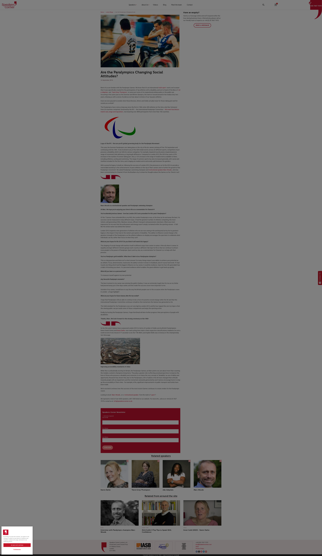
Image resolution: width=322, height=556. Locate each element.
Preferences (17, 549)
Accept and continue (17, 545)
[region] (17, 540)
